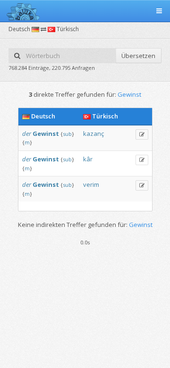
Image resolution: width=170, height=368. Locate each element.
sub (67, 133)
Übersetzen (138, 55)
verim (91, 184)
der (26, 133)
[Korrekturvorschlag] (142, 134)
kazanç (93, 133)
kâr (88, 159)
